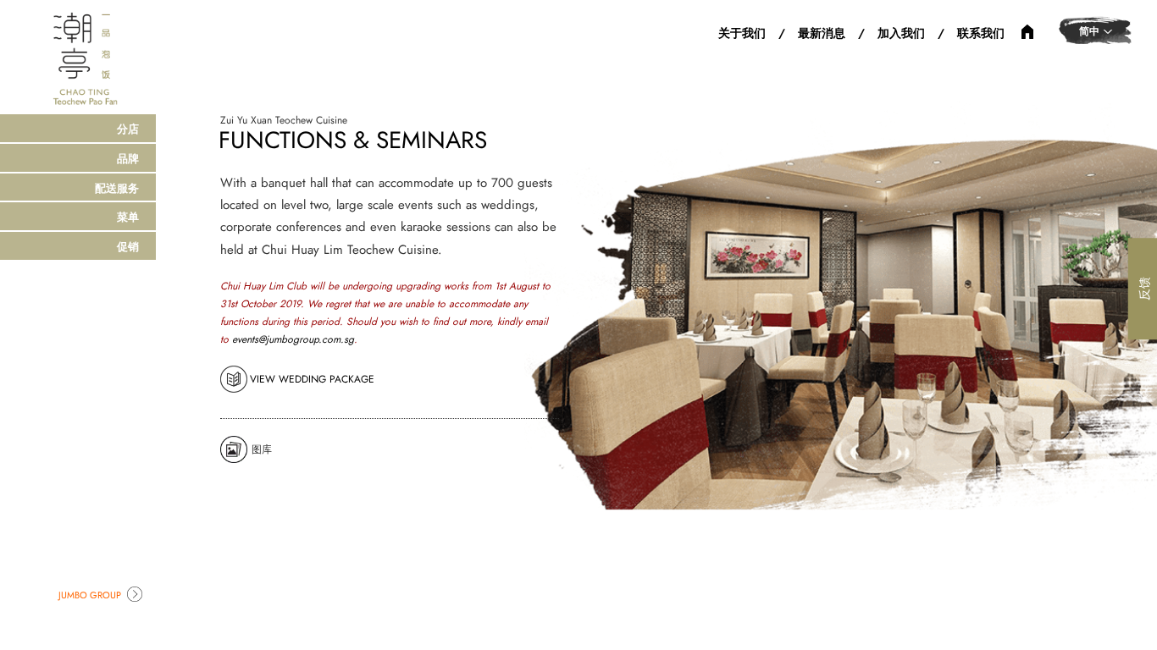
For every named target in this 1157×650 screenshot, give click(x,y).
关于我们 (742, 33)
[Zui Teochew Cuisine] (1027, 30)
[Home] (85, 57)
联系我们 (981, 33)
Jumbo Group (89, 595)
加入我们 (901, 33)
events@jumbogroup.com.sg (293, 339)
